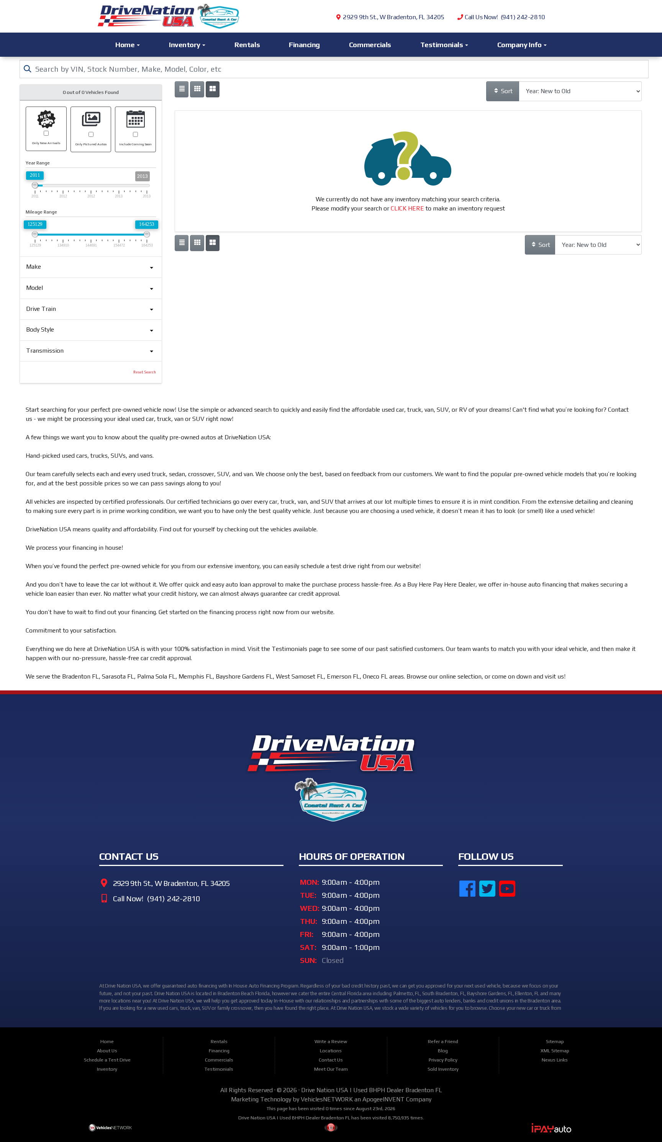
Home (125, 44)
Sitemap (555, 1041)
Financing (304, 44)
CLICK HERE (407, 208)
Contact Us (331, 1060)
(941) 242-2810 (172, 898)
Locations (331, 1050)
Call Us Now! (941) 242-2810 (504, 17)
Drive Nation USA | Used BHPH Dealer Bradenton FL (371, 1090)
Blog (443, 1050)
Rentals (247, 44)
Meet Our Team (331, 1069)
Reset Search (144, 372)
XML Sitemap (555, 1050)
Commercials (370, 44)
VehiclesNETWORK (327, 1099)
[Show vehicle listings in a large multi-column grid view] (197, 89)
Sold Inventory (443, 1069)
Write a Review (331, 1041)
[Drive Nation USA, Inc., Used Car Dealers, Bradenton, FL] (496, 929)
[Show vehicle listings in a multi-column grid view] (213, 89)
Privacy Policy (443, 1060)
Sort (506, 91)
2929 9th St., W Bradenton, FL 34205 (392, 17)
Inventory (185, 44)
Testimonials (442, 44)
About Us (107, 1050)
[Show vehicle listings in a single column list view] (181, 89)
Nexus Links (555, 1060)
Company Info (520, 44)
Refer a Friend (443, 1041)
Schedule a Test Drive (107, 1060)
